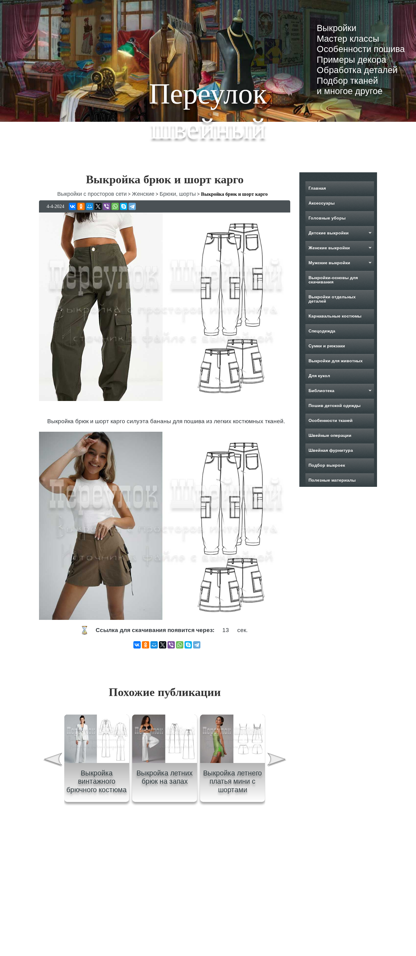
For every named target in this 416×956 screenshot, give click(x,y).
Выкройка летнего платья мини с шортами (232, 781)
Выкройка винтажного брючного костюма (96, 781)
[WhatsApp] (115, 206)
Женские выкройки (329, 247)
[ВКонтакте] (72, 206)
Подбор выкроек (326, 465)
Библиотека (321, 390)
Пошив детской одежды (334, 405)
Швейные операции (329, 435)
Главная (317, 188)
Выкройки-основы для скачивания (333, 279)
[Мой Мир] (89, 206)
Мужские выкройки (329, 262)
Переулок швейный (208, 111)
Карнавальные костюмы (334, 316)
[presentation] (52, 760)
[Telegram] (132, 206)
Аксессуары (321, 203)
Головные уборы (327, 218)
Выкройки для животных (335, 360)
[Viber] (106, 206)
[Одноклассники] (81, 206)
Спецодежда (321, 331)
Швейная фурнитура (330, 450)
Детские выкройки (328, 232)
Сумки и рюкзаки (326, 345)
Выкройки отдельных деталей (332, 299)
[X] (98, 206)
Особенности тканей (330, 420)
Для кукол (319, 375)
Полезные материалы (332, 480)
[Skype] (123, 206)
